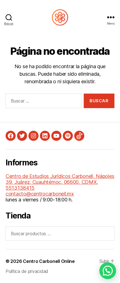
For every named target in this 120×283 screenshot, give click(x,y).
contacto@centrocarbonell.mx (40, 194)
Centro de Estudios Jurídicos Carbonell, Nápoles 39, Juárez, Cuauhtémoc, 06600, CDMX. (60, 179)
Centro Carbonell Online (49, 261)
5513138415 (20, 188)
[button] (107, 270)
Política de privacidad (27, 271)
